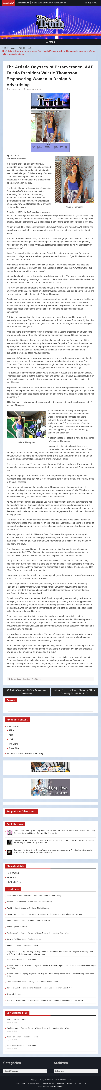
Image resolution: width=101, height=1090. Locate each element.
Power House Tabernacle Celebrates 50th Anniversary (29, 902)
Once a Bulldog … (14, 994)
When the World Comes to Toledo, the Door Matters (28, 920)
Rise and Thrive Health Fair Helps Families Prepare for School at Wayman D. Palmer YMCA (45, 1000)
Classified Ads (33, 1083)
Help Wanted (13, 873)
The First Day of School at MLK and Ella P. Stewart (28, 908)
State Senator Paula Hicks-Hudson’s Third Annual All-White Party (34, 896)
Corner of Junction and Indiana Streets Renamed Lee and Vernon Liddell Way (39, 988)
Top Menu (92, 3)
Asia (11, 735)
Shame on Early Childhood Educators (22, 945)
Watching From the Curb (17, 927)
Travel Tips (14, 748)
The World (13, 744)
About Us (82, 1083)
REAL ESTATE (14, 882)
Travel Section (13, 726)
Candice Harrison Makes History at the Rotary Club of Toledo (32, 982)
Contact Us (71, 1083)
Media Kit (60, 1083)
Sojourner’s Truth (33, 89)
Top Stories (36, 679)
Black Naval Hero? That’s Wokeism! (21, 960)
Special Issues (48, 1083)
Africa (11, 730)
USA (11, 739)
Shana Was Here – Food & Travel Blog (25, 753)
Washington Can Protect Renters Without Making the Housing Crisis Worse (38, 933)
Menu (52, 42)
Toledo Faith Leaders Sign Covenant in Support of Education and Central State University (44, 914)
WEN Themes (57, 1087)
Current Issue (20, 1083)
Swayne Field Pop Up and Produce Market (24, 939)
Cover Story (16, 679)
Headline (26, 679)
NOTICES (11, 877)
